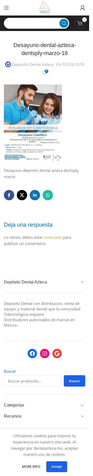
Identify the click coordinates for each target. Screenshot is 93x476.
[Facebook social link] (9, 195)
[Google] (57, 353)
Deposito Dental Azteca (32, 64)
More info (31, 466)
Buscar (10, 371)
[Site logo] (44, 7)
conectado (53, 237)
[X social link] (22, 195)
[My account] (83, 8)
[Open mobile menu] (6, 8)
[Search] (63, 23)
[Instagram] (44, 353)
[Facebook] (32, 353)
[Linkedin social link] (35, 195)
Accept (56, 466)
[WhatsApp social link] (48, 195)
